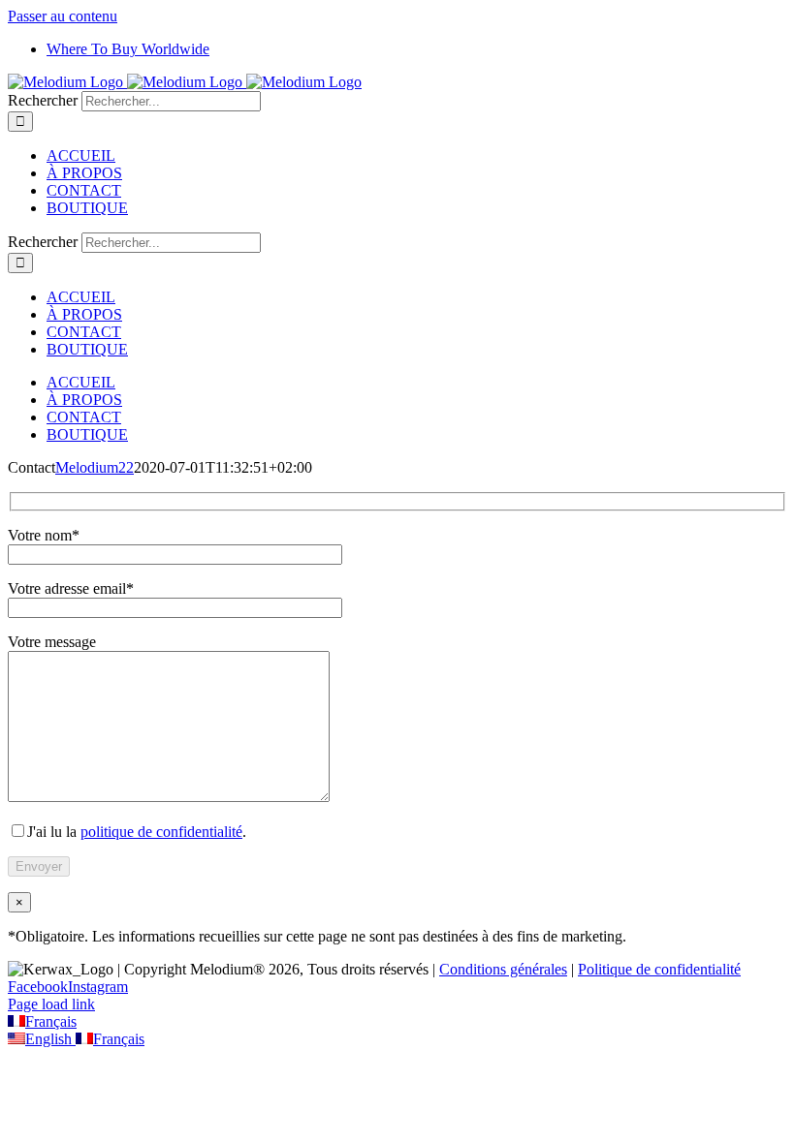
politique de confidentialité (161, 831)
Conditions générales (503, 969)
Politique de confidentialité (659, 969)
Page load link (51, 1004)
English (50, 1039)
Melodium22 (94, 467)
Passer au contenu (62, 16)
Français (51, 1021)
